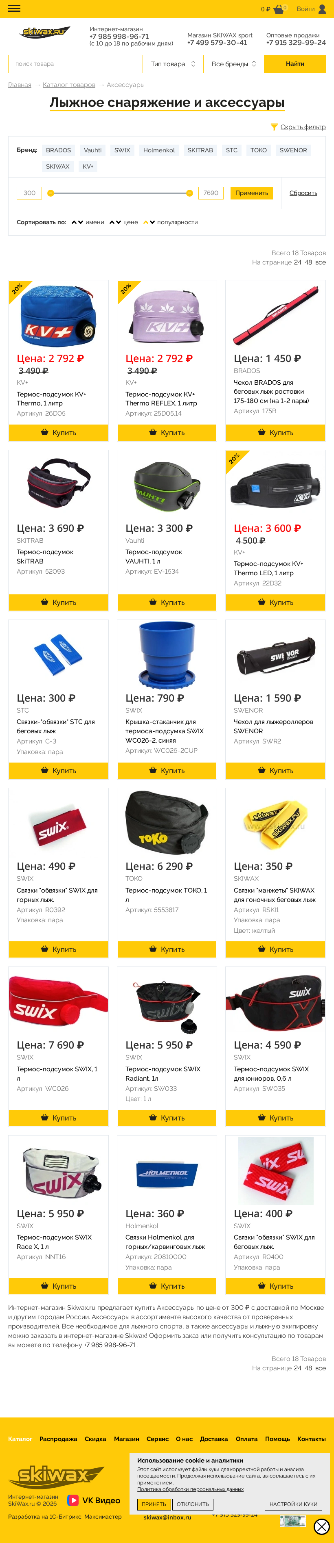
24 (297, 262)
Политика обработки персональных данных (190, 1489)
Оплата (247, 1439)
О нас (184, 1439)
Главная (19, 85)
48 (308, 262)
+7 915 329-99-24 (296, 43)
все (320, 262)
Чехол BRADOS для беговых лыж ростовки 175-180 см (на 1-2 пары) (271, 392)
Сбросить (303, 193)
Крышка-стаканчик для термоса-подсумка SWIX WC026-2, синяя (164, 731)
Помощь (277, 1439)
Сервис (158, 1439)
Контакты (311, 1439)
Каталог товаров (69, 85)
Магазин (126, 1439)
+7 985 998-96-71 (119, 37)
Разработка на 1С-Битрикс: (65, 1516)
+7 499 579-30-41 (217, 43)
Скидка (95, 1439)
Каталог (20, 1439)
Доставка (214, 1439)
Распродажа (58, 1439)
